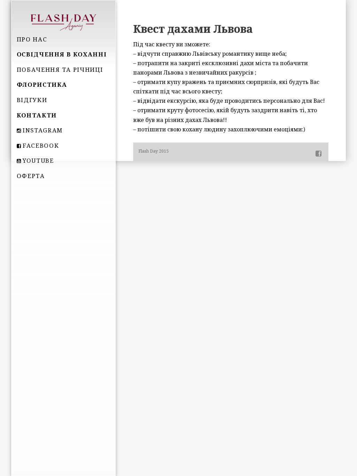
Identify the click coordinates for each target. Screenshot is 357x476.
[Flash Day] (63, 22)
